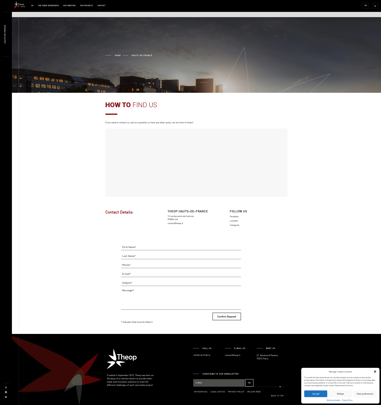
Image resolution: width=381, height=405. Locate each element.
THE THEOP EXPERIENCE (48, 5)
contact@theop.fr (175, 223)
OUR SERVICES (69, 5)
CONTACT (101, 5)
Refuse (340, 394)
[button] (375, 371)
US (32, 5)
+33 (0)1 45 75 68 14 (201, 355)
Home (118, 55)
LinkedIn (234, 220)
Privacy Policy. (236, 391)
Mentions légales (333, 400)
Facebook (234, 216)
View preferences (364, 394)
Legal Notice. (218, 391)
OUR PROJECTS (86, 5)
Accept (315, 394)
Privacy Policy (347, 400)
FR (366, 5)
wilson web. (254, 391)
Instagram (234, 225)
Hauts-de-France (5, 34)
